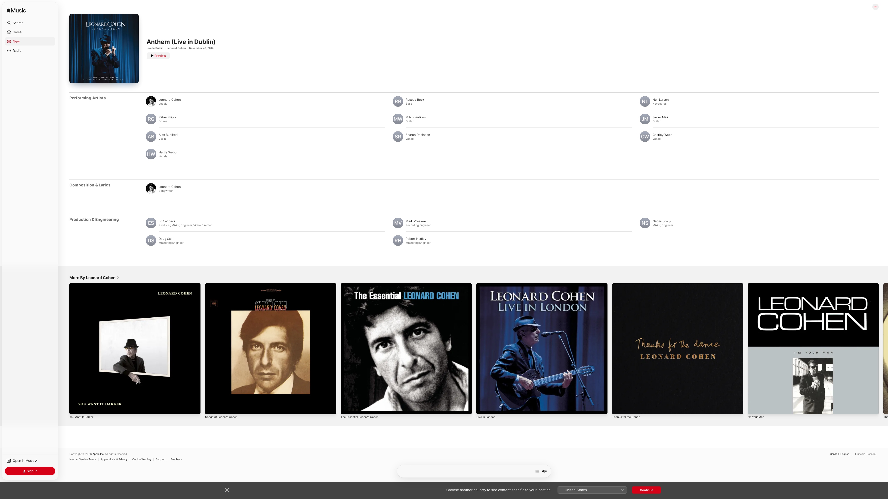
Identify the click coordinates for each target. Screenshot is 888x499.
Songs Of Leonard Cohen (223, 285)
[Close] (227, 490)
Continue (646, 490)
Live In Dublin (155, 48)
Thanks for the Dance (627, 285)
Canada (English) (840, 454)
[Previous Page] (65, 349)
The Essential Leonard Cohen (362, 285)
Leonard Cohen (176, 48)
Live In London (486, 285)
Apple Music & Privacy (114, 459)
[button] (30, 23)
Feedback (176, 459)
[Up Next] (537, 471)
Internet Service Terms (82, 459)
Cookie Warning (141, 459)
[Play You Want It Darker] (75, 408)
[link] (94, 277)
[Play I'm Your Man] (753, 408)
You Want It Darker (82, 285)
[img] (16, 10)
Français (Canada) (865, 454)
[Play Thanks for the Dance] (617, 408)
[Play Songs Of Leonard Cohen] (210, 408)
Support (161, 459)
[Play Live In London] (482, 408)
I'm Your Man (757, 285)
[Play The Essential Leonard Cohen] (346, 408)
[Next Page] (883, 349)
